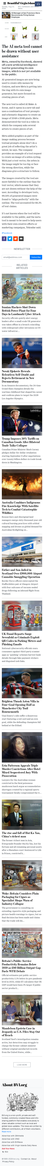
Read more (6, 1132)
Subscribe (36, 257)
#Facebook (7, 233)
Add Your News (8, 1149)
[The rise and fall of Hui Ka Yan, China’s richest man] (22, 814)
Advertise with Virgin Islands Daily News (19, 1145)
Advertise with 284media (13, 1136)
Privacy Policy (8, 1161)
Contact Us (25, 1159)
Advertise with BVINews (12, 1142)
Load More (22, 1065)
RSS (6, 1152)
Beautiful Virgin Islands (22, 3)
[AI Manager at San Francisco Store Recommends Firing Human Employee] (6, 15)
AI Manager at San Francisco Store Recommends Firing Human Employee (25, 15)
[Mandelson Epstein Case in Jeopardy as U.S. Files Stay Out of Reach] (22, 1010)
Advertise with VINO (10, 1139)
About (33, 1159)
